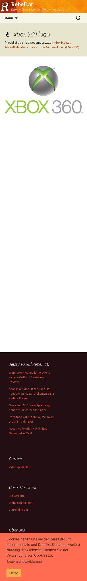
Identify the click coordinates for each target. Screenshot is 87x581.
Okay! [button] (13, 573)
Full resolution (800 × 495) (62, 47)
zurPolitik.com (18, 510)
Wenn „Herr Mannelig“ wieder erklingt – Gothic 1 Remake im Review (30, 377)
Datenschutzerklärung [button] (24, 561)
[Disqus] (43, 179)
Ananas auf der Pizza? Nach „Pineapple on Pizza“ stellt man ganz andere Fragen (31, 393)
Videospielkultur (20, 467)
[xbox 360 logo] (43, 89)
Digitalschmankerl (21, 503)
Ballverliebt (16, 496)
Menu (8, 18)
